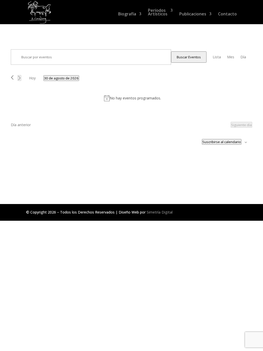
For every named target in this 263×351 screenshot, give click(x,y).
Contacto (227, 14)
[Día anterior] (12, 77)
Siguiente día (241, 125)
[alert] (132, 98)
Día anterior (21, 124)
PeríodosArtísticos (157, 12)
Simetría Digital (160, 212)
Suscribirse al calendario (221, 142)
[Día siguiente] (19, 78)
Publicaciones (192, 14)
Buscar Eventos (189, 57)
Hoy (32, 78)
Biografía (127, 14)
